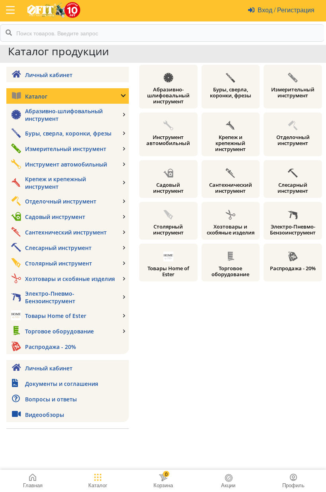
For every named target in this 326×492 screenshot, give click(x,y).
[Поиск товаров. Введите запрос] (8, 33)
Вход (266, 9)
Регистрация (295, 9)
